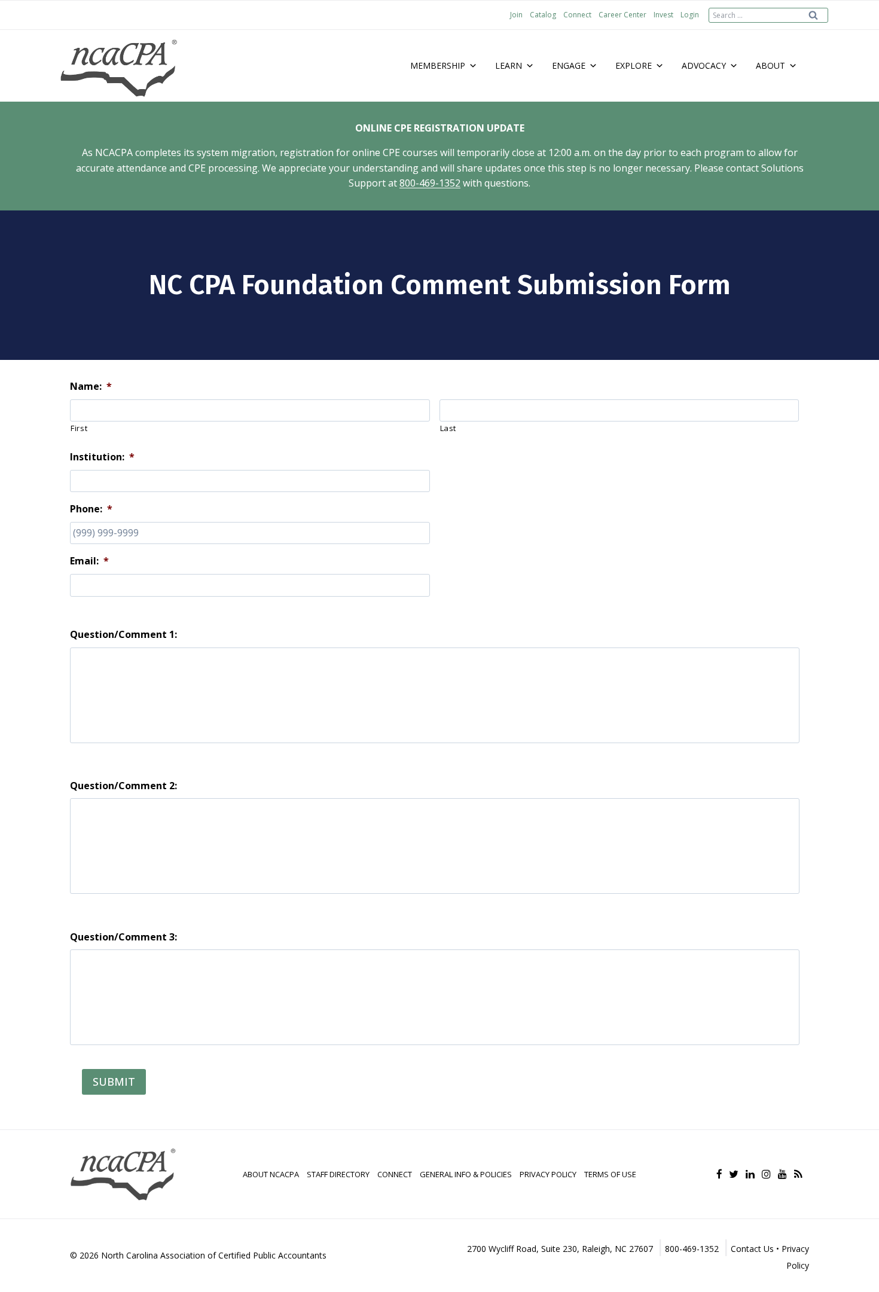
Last (448, 428)
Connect (577, 15)
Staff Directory (338, 1174)
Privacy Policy (548, 1174)
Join (516, 15)
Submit (114, 1081)
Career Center (622, 15)
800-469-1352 (429, 183)
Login (689, 15)
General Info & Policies (466, 1174)
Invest (663, 15)
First (79, 428)
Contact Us (752, 1248)
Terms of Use (610, 1174)
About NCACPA (271, 1174)
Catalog (543, 15)
